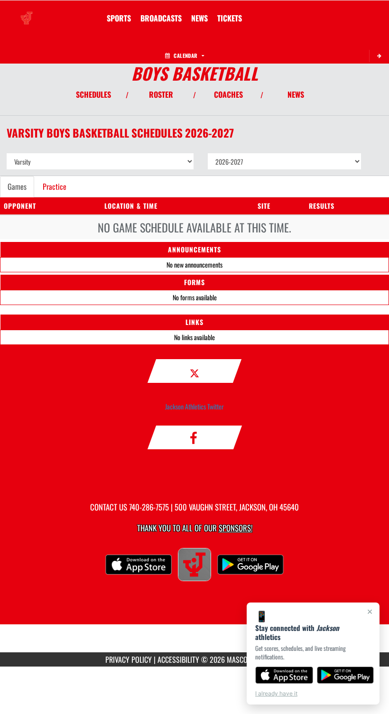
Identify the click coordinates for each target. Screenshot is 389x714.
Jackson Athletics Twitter (194, 406)
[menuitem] (161, 18)
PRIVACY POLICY (128, 659)
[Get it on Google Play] (345, 675)
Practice (54, 186)
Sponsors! (235, 528)
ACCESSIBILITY (178, 659)
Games (17, 186)
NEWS (295, 94)
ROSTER (161, 94)
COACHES (228, 94)
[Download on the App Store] (284, 675)
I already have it (276, 693)
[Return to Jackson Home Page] (26, 12)
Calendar (185, 55)
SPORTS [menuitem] (119, 18)
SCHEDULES (93, 94)
